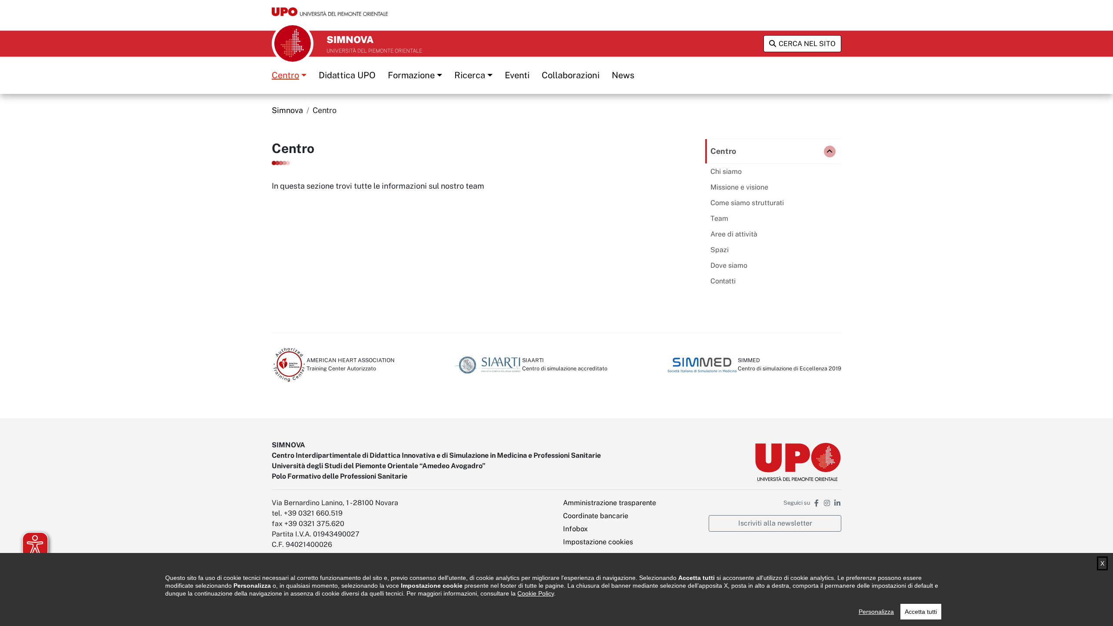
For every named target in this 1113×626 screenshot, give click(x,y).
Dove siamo (728, 265)
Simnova (287, 110)
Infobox (575, 529)
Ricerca (469, 75)
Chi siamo (726, 171)
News (623, 75)
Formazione (411, 75)
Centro (285, 75)
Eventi (517, 75)
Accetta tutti (921, 611)
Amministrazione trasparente (609, 503)
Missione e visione (739, 187)
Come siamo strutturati (747, 203)
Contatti (723, 281)
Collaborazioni (571, 75)
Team (719, 218)
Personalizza (876, 611)
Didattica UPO (347, 75)
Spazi (719, 250)
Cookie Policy (535, 593)
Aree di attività (733, 234)
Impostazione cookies (598, 542)
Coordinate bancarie (595, 516)
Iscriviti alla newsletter (775, 523)
